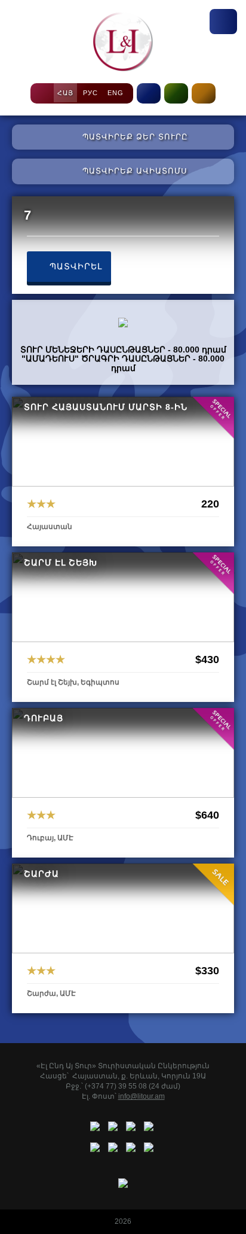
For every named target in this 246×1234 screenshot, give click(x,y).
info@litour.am (141, 1096)
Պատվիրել (74, 266)
